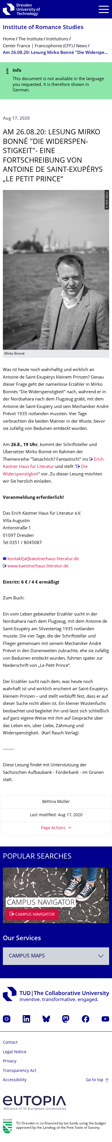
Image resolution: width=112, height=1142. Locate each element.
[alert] (56, 80)
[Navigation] (104, 9)
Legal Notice (14, 1052)
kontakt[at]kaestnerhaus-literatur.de (43, 559)
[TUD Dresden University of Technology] (21, 9)
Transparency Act (19, 1071)
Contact (10, 1043)
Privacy (9, 1061)
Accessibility (14, 1080)
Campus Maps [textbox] (27, 956)
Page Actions (53, 828)
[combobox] (56, 956)
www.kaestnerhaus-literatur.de (37, 566)
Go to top (94, 1080)
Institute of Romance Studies (43, 28)
